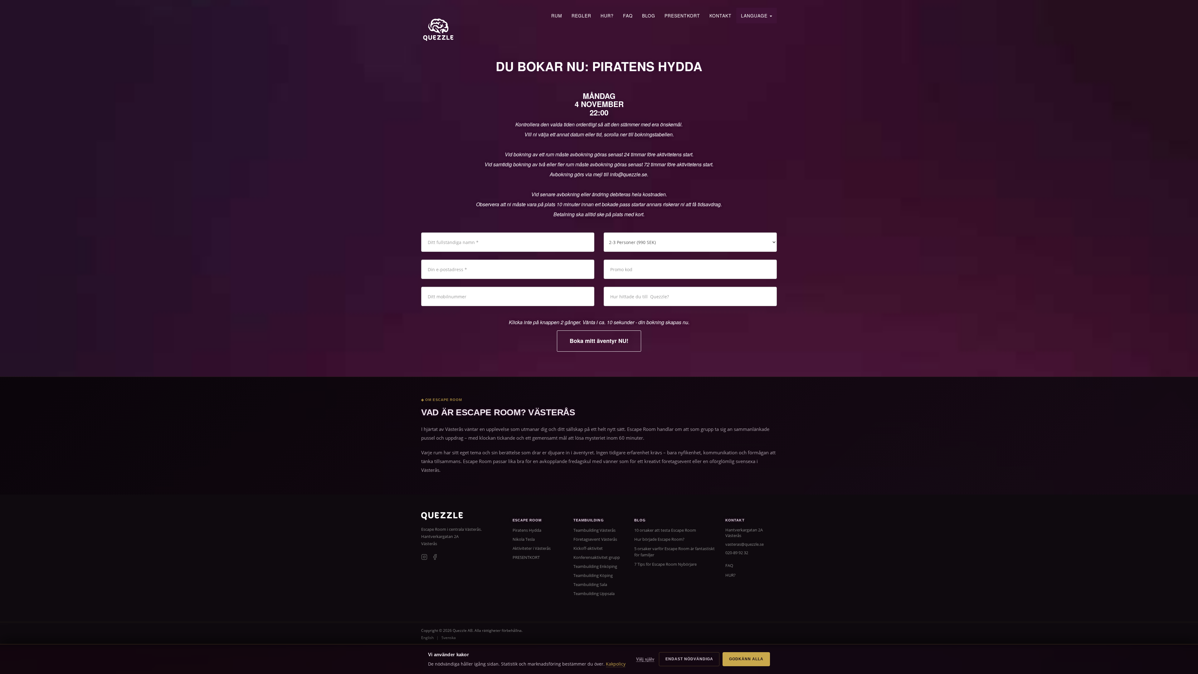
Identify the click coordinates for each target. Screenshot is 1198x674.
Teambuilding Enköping (595, 566)
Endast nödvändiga (689, 659)
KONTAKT (720, 15)
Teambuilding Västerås (594, 530)
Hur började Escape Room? (659, 539)
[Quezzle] (442, 518)
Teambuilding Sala (590, 584)
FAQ (628, 15)
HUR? (607, 15)
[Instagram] (424, 558)
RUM (556, 15)
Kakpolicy (616, 664)
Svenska (448, 637)
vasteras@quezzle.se (744, 544)
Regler (581, 15)
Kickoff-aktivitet (588, 548)
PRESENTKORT (682, 15)
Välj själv (645, 659)
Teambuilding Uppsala (594, 593)
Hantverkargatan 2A (440, 536)
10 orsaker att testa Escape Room (665, 530)
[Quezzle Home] (438, 29)
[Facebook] (435, 558)
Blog (648, 15)
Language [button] (755, 15)
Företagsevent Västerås (595, 539)
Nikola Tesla (524, 539)
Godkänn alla (746, 659)
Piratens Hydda (527, 530)
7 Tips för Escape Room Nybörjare (665, 564)
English (427, 637)
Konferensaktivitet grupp (596, 557)
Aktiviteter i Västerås (532, 548)
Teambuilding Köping (593, 575)
